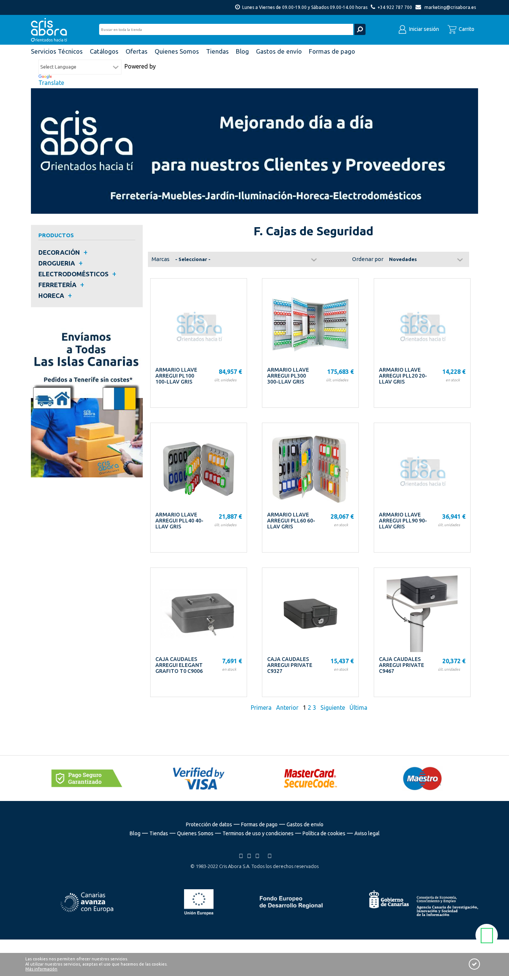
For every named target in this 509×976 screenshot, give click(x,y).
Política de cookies (324, 833)
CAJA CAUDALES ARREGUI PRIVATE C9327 (289, 665)
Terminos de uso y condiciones (258, 833)
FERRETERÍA (57, 284)
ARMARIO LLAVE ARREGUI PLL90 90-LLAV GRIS (403, 521)
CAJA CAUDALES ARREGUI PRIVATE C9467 (401, 665)
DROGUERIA (56, 263)
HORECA (51, 295)
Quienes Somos (195, 833)
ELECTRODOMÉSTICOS (73, 273)
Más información (41, 969)
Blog (135, 833)
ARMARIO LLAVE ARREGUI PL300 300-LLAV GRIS (288, 376)
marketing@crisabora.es (450, 7)
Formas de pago (259, 824)
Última (358, 707)
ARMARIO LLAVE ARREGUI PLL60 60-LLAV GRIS (291, 521)
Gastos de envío (305, 824)
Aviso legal (367, 833)
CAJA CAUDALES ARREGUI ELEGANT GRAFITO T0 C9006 (179, 665)
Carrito (466, 29)
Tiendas (158, 833)
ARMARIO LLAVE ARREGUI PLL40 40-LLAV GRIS (179, 521)
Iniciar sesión (423, 29)
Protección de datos (209, 824)
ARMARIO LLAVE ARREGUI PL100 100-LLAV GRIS (176, 376)
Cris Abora (51, 30)
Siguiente (333, 707)
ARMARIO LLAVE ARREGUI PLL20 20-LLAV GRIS (403, 376)
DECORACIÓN (59, 252)
